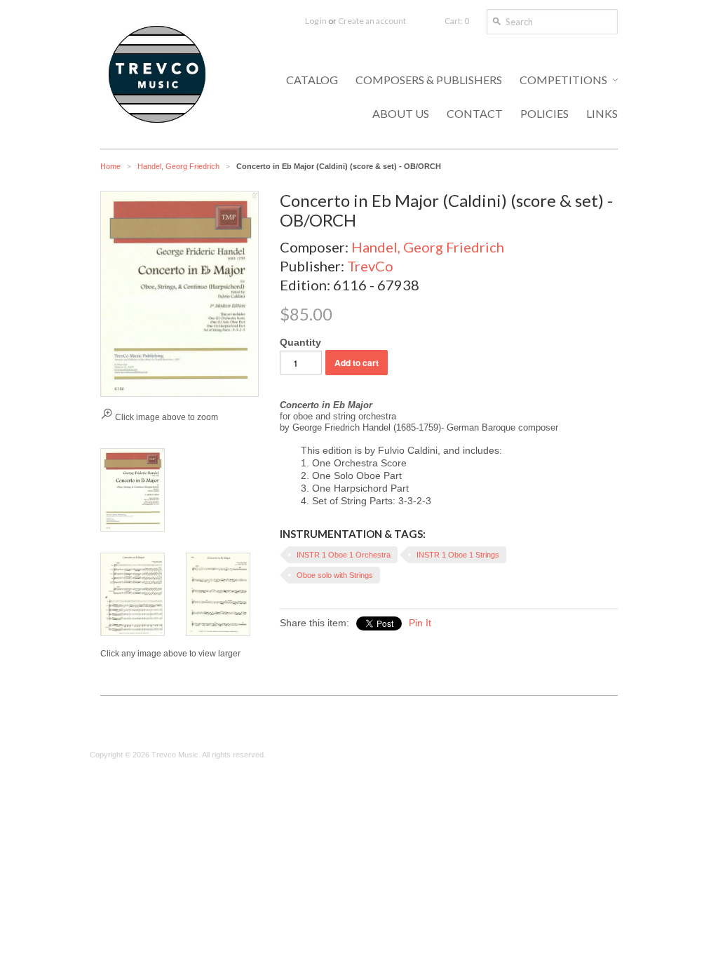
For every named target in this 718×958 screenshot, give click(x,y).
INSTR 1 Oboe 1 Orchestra (344, 555)
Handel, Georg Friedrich (178, 166)
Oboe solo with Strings (335, 575)
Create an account (372, 20)
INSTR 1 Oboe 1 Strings (457, 555)
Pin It (420, 622)
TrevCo (370, 265)
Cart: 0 (457, 20)
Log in (316, 20)
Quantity (300, 342)
